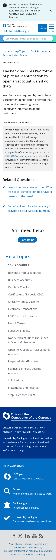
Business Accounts (20, 280)
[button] (42, 28)
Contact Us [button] (27, 240)
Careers (17, 489)
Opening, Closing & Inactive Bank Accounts (29, 352)
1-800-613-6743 (36, 427)
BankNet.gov (20, 503)
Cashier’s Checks (18, 287)
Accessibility (41, 544)
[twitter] (20, 536)
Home (6, 51)
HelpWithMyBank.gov (25, 517)
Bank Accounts (17, 265)
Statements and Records (23, 387)
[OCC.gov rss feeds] (41, 536)
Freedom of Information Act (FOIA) (21, 550)
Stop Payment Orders (21, 395)
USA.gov (28, 544)
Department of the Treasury (28, 547)
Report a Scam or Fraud (22, 554)
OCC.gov (18, 474)
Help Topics (17, 257)
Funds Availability (19, 330)
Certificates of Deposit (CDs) (25, 294)
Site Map (41, 554)
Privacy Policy (15, 544)
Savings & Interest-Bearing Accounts (24, 371)
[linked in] (27, 536)
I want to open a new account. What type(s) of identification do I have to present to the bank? (30, 191)
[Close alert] (50, 10)
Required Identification (23, 361)
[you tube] (34, 536)
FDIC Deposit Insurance (22, 316)
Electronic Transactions (22, 309)
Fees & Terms (16, 323)
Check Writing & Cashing (23, 301)
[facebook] (14, 536)
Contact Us (46, 550)
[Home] (8, 518)
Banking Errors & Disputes (24, 272)
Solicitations (15, 380)
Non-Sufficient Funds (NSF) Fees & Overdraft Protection (28, 340)
